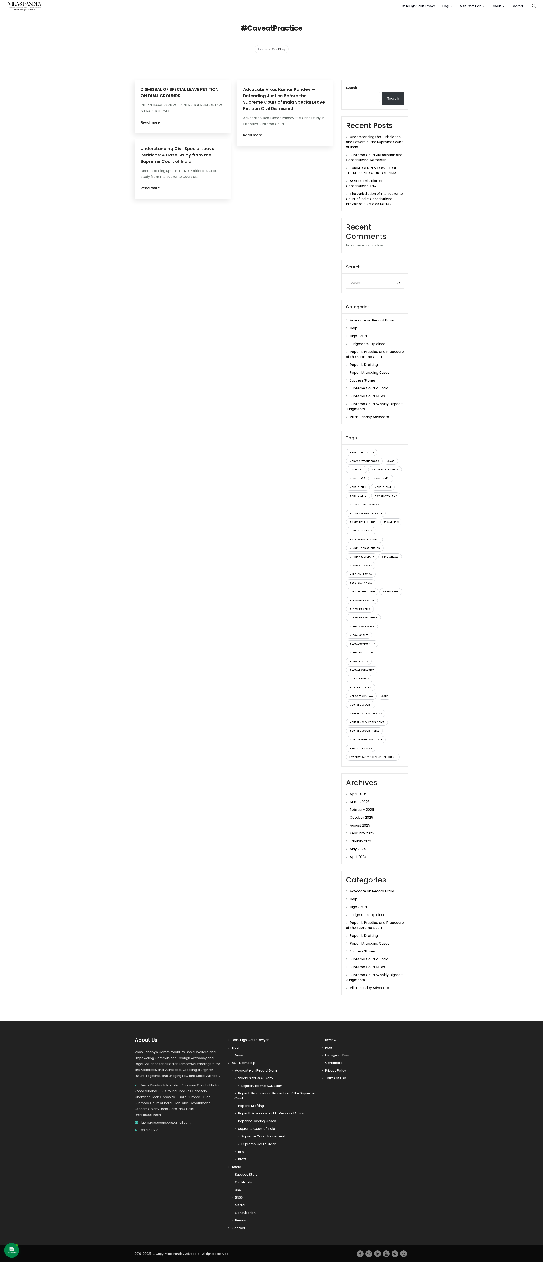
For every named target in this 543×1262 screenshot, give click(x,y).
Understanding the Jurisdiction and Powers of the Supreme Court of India (374, 141)
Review (240, 1220)
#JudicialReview (360, 574)
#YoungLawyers (360, 748)
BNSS (242, 1159)
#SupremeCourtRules (364, 730)
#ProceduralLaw (361, 696)
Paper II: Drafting (364, 364)
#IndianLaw (390, 556)
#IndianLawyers (360, 565)
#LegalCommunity (362, 643)
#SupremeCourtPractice (366, 722)
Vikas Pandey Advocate (369, 416)
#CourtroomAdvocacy (365, 513)
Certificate (243, 1182)
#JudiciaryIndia (360, 583)
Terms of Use (335, 1078)
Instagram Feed (337, 1055)
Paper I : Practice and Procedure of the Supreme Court (375, 354)
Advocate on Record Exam (372, 320)
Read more (150, 123)
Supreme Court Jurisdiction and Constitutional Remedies (374, 157)
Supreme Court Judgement (263, 1136)
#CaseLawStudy (386, 495)
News (239, 1055)
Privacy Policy (335, 1070)
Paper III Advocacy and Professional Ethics (271, 1113)
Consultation (245, 1212)
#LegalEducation (361, 652)
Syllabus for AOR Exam (255, 1078)
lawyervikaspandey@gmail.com (166, 1122)
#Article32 (357, 478)
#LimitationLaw (360, 687)
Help (353, 328)
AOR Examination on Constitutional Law (364, 183)
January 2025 (361, 841)
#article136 (358, 487)
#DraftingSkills (361, 530)
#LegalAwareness (361, 626)
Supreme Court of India (369, 388)
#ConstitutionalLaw (364, 504)
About (496, 6)
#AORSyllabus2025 (385, 469)
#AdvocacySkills (361, 452)
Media (240, 1205)
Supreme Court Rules (367, 396)
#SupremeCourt (360, 704)
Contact (517, 6)
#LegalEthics (358, 661)
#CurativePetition (362, 522)
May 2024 (358, 848)
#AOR (391, 461)
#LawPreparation (361, 600)
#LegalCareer (359, 635)
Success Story (246, 1174)
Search (351, 88)
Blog (445, 6)
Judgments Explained (367, 343)
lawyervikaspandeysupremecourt (372, 757)
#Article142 (358, 495)
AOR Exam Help (470, 6)
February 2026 (362, 809)
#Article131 (381, 478)
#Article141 (382, 487)
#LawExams (391, 591)
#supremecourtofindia (365, 713)
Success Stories (363, 380)
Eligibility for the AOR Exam (261, 1085)
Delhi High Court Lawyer (418, 6)
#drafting (391, 522)
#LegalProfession (362, 670)
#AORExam (356, 469)
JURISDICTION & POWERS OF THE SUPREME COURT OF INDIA (371, 170)
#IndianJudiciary (361, 556)
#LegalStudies (359, 678)
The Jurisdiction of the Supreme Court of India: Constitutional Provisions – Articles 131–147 (374, 198)
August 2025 (360, 825)
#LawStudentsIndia (363, 617)
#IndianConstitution (364, 548)
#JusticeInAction (362, 591)
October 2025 (361, 817)
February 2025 (362, 833)
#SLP (384, 696)
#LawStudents (359, 609)
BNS (241, 1151)
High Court (358, 336)
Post (328, 1047)
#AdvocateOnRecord (364, 461)
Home (263, 49)
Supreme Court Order (258, 1144)
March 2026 (359, 801)
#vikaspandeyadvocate (365, 739)
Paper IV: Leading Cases (369, 372)
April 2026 (358, 794)
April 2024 (358, 856)
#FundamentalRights (364, 539)
